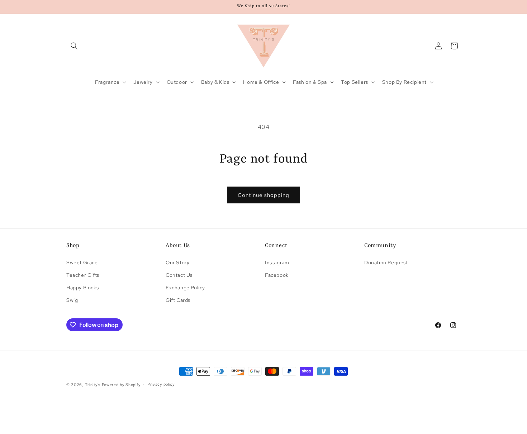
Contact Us (179, 275)
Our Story (177, 262)
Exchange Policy (185, 287)
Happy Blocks (82, 287)
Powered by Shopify (121, 384)
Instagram (277, 262)
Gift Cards (178, 300)
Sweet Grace (82, 262)
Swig (72, 300)
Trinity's (92, 384)
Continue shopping (263, 195)
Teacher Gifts (82, 275)
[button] (74, 46)
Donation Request (386, 262)
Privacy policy (161, 384)
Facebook (277, 275)
